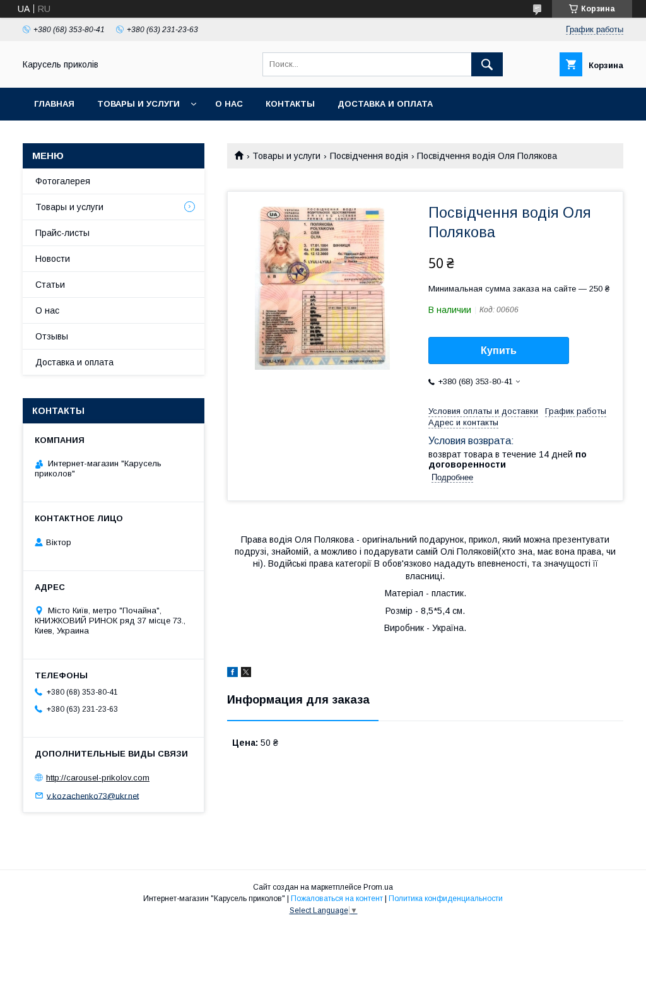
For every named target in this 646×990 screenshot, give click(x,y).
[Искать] (487, 64)
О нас (229, 104)
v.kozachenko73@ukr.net (93, 795)
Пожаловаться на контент (337, 898)
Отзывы (51, 336)
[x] (246, 674)
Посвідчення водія (369, 156)
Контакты (290, 104)
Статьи (50, 285)
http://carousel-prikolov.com (98, 777)
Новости (52, 259)
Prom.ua (378, 887)
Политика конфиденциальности (446, 898)
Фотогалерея (62, 181)
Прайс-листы (62, 233)
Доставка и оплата (385, 104)
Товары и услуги (138, 104)
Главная (54, 104)
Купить (499, 350)
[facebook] (232, 674)
